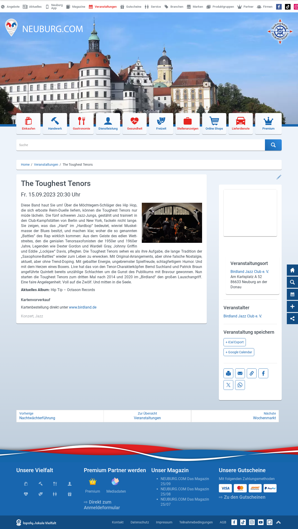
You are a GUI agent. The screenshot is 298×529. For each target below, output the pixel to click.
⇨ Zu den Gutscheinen (242, 497)
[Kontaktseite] (292, 306)
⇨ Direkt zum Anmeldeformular (102, 504)
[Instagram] (251, 522)
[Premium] (93, 481)
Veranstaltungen (46, 165)
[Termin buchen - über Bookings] (292, 294)
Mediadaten (116, 491)
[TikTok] (288, 6)
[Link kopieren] (252, 373)
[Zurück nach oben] (278, 522)
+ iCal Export (235, 342)
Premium (92, 491)
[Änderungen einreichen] (279, 177)
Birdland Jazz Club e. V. (249, 271)
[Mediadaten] (115, 481)
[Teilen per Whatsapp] (240, 385)
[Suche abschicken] (273, 145)
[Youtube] (260, 522)
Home (25, 165)
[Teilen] (292, 318)
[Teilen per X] (228, 385)
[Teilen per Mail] (240, 373)
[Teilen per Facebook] (263, 373)
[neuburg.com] (292, 270)
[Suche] (292, 282)
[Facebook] (279, 6)
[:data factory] (269, 522)
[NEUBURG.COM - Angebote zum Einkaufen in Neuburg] (44, 27)
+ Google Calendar (239, 352)
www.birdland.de (82, 307)
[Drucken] (228, 373)
